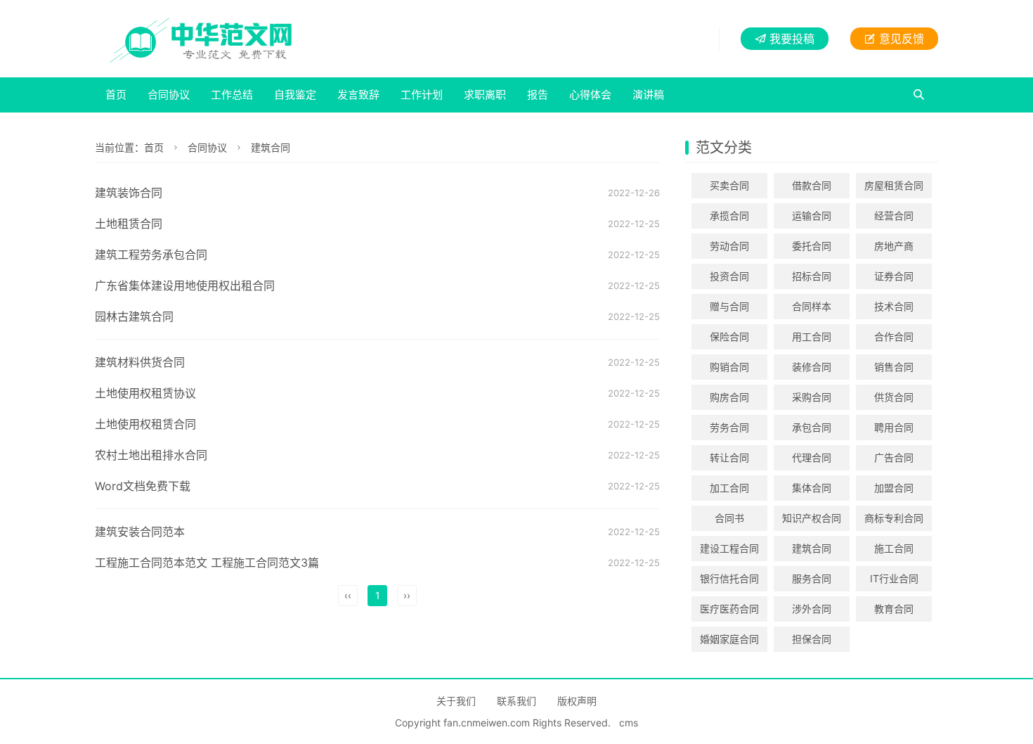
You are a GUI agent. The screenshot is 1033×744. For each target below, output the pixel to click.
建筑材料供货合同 (140, 362)
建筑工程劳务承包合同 (151, 255)
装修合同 (811, 367)
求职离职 (485, 94)
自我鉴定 (295, 94)
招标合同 (811, 276)
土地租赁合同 (128, 224)
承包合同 (811, 427)
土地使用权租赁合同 (145, 424)
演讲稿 (648, 94)
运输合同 (811, 216)
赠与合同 (729, 306)
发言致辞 (358, 94)
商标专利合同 (893, 518)
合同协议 (169, 94)
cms (628, 723)
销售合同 (894, 367)
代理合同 (811, 457)
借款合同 (811, 185)
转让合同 (729, 457)
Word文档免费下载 (142, 486)
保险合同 (729, 336)
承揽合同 (729, 216)
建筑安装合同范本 (140, 532)
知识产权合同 (811, 518)
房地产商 (894, 246)
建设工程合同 (729, 548)
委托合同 (811, 246)
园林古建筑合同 (134, 316)
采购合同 (811, 397)
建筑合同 (270, 147)
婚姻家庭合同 (729, 639)
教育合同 (894, 609)
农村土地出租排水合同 (151, 455)
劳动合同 (729, 246)
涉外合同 (811, 609)
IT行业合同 (894, 578)
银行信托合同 (729, 578)
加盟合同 (894, 488)
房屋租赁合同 (893, 185)
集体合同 (811, 488)
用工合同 (811, 336)
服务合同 (811, 578)
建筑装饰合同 (128, 193)
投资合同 (729, 276)
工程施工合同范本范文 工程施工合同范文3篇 (207, 563)
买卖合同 (729, 185)
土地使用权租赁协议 (145, 393)
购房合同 (729, 397)
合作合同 (894, 336)
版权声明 (577, 701)
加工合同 (729, 488)
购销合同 (729, 367)
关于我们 (456, 701)
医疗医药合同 (729, 609)
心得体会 (590, 94)
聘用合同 (894, 427)
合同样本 (811, 306)
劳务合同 (729, 427)
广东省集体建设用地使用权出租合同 (185, 285)
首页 (115, 94)
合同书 (729, 518)
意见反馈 (901, 39)
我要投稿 (791, 39)
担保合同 (811, 639)
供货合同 (894, 397)
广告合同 (894, 457)
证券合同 (894, 276)
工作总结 (232, 94)
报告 (537, 94)
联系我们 (516, 701)
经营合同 (894, 216)
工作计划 (422, 94)
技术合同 (894, 306)
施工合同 (894, 548)
